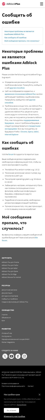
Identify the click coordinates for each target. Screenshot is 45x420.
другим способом (17, 88)
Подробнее (21, 404)
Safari (36, 131)
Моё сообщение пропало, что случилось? (21, 41)
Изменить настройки (14, 416)
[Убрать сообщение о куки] (39, 394)
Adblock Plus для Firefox (10, 265)
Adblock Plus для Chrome (10, 262)
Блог (3, 320)
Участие (4, 315)
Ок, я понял (11, 410)
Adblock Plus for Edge (9, 274)
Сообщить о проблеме (10, 299)
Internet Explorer (11, 134)
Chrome (24, 131)
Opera (30, 131)
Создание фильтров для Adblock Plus (15, 302)
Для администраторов (10, 296)
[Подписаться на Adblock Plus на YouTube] (11, 358)
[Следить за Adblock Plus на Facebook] (18, 358)
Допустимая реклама (9, 290)
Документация (7, 293)
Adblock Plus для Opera (10, 271)
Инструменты (7, 336)
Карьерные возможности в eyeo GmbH (15, 339)
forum (10, 154)
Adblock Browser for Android (11, 277)
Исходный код (7, 333)
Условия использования (10, 383)
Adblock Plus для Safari (10, 268)
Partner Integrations (8, 342)
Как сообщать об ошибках (15, 37)
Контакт (31, 386)
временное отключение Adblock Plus (20, 94)
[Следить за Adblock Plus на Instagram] (24, 358)
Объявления (6, 317)
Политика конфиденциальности (13, 386)
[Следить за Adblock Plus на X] (5, 358)
